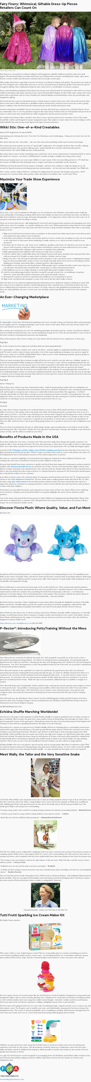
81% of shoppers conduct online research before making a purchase (35, 450)
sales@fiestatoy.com (24, 623)
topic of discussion (18, 482)
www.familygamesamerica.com (12, 1079)
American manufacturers (21, 466)
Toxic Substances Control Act (22, 479)
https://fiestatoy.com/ (8, 623)
